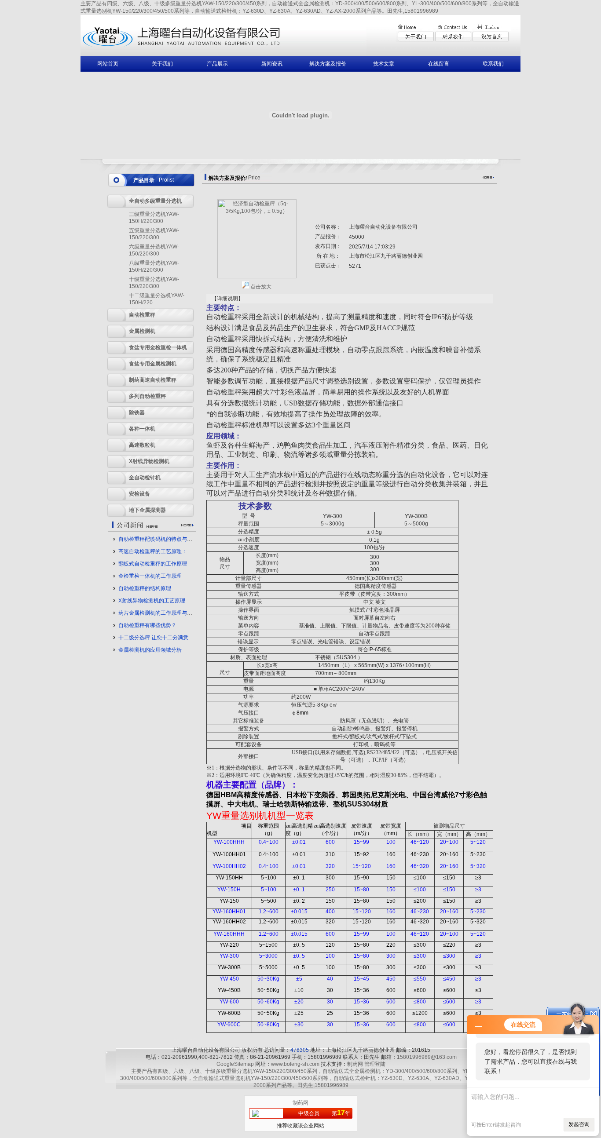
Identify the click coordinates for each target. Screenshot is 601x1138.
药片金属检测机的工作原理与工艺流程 (163, 613)
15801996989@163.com (427, 1057)
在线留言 (438, 64)
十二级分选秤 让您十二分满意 (153, 638)
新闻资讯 (271, 64)
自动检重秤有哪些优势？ (147, 625)
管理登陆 (374, 1064)
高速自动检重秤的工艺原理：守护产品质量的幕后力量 (181, 551)
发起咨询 (579, 1124)
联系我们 (493, 64)
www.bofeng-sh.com (295, 1064)
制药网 (355, 1064)
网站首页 (107, 64)
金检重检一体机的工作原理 (150, 576)
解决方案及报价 (327, 64)
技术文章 (383, 64)
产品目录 (143, 180)
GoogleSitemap (235, 1064)
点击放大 (260, 287)
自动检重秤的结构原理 (144, 588)
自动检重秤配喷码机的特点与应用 (158, 539)
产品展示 (217, 64)
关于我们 (162, 64)
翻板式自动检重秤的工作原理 (152, 564)
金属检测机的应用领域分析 (150, 650)
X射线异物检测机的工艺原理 (151, 601)
